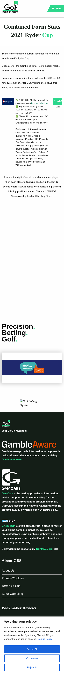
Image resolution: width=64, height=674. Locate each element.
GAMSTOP (8, 525)
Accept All (32, 649)
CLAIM (58, 101)
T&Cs (58, 107)
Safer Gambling (12, 593)
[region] (32, 645)
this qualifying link (39, 103)
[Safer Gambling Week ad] (32, 367)
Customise (32, 658)
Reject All (32, 667)
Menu (58, 8)
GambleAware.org (12, 459)
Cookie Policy (45, 639)
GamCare (7, 493)
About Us (8, 570)
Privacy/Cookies (13, 578)
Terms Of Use (11, 586)
